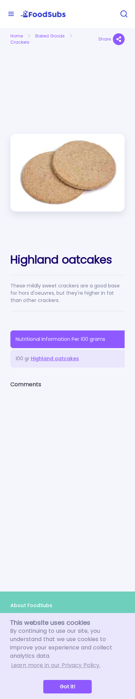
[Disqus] (67, 483)
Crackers (19, 42)
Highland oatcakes (55, 358)
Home (16, 36)
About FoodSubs (31, 605)
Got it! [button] (67, 686)
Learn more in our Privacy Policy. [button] (55, 665)
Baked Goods (50, 36)
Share (104, 39)
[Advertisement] (36, 72)
